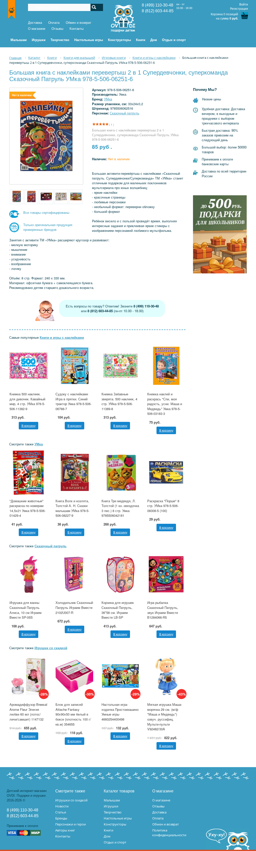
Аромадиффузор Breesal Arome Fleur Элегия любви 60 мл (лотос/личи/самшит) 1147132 (28, 712)
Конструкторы (115, 824)
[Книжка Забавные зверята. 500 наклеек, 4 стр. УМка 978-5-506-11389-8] (121, 366)
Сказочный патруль (124, 113)
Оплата (54, 23)
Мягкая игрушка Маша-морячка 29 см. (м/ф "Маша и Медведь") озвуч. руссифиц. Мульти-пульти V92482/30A (164, 716)
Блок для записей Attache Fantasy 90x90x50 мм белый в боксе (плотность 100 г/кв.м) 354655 (73, 714)
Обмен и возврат (78, 23)
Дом (107, 836)
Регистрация (239, 9)
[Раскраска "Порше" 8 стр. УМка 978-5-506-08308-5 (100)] (166, 472)
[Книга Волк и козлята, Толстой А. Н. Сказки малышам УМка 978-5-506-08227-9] (75, 472)
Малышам (112, 800)
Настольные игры (118, 818)
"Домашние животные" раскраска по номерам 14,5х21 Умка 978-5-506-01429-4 (28, 508)
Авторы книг (65, 830)
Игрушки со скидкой (50, 647)
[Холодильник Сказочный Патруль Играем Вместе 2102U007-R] (75, 574)
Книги (108, 830)
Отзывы (57, 29)
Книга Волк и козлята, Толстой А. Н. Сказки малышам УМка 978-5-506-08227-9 (72, 508)
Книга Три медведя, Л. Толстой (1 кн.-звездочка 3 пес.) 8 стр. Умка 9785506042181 (120, 508)
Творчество (113, 812)
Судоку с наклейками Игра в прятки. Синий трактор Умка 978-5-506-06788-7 (74, 401)
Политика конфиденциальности (169, 832)
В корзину (29, 425)
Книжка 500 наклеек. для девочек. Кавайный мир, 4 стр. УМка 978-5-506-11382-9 (27, 401)
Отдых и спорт (115, 842)
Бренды (61, 818)
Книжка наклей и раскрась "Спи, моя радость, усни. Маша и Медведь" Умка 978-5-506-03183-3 (164, 404)
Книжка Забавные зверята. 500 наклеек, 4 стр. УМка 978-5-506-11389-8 (119, 401)
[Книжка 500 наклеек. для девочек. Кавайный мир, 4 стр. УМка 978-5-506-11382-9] (29, 366)
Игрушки (111, 806)
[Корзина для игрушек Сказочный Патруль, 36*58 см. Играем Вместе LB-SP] (121, 574)
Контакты (77, 29)
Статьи (60, 812)
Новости (61, 806)
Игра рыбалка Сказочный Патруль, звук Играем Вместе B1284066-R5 (162, 610)
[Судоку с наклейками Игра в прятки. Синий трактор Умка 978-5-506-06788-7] (75, 366)
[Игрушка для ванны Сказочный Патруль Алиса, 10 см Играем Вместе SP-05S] (29, 574)
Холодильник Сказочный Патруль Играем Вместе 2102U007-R (74, 607)
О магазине (36, 29)
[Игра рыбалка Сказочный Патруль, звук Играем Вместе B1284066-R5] (166, 574)
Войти (243, 4)
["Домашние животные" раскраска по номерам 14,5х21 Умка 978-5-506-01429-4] (29, 472)
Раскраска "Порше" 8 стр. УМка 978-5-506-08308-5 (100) (163, 505)
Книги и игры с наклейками (62, 337)
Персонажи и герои (70, 824)
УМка (108, 99)
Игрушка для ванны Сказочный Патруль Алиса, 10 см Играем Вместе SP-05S (26, 610)
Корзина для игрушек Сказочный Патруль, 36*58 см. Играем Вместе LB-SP (118, 610)
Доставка (35, 23)
